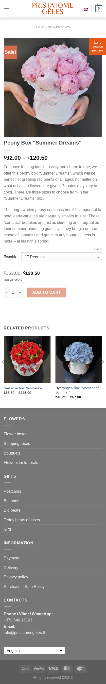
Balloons (11, 501)
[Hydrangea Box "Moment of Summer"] (78, 359)
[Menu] (7, 8)
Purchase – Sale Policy (24, 587)
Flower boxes (59, 27)
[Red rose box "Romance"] (27, 359)
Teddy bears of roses (22, 520)
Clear (97, 248)
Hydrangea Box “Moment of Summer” (77, 390)
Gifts (8, 529)
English (86, 8)
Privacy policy (16, 577)
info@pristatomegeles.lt (24, 633)
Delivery (11, 568)
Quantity (10, 256)
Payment (11, 558)
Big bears (12, 510)
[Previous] (3, 372)
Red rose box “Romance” (23, 388)
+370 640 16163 (18, 620)
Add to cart (46, 292)
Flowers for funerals (21, 462)
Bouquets (12, 453)
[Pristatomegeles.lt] (53, 8)
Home (40, 27)
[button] (100, 674)
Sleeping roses (17, 443)
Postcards (12, 491)
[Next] (102, 372)
